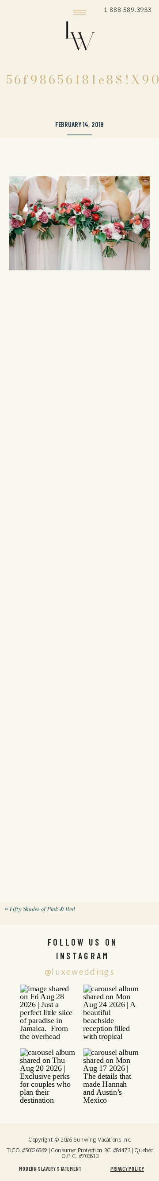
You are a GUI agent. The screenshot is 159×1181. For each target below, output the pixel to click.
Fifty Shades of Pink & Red (42, 909)
